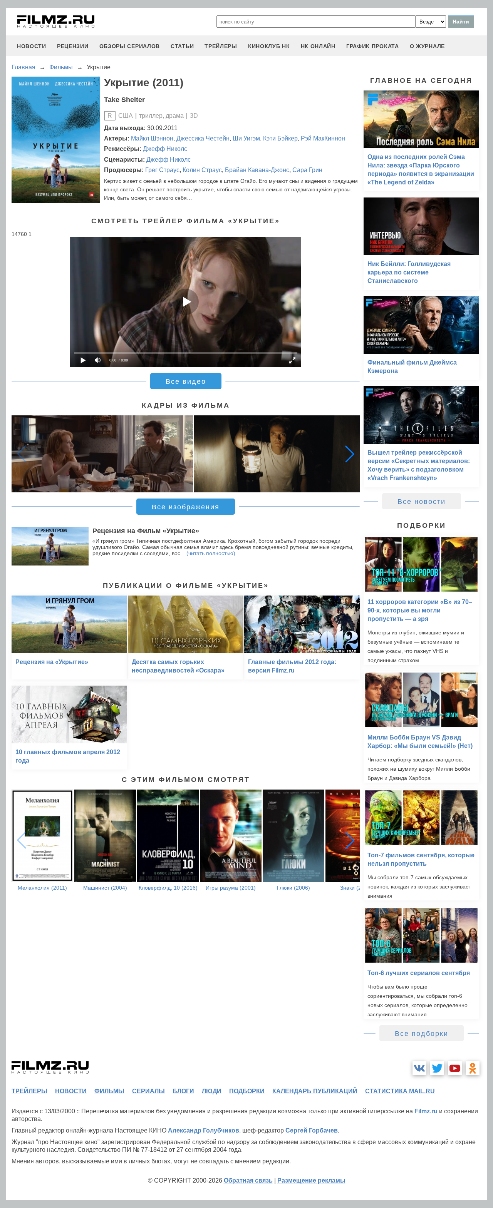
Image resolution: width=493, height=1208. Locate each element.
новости (31, 46)
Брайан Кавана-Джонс (257, 170)
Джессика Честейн (203, 138)
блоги (183, 1091)
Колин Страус (202, 170)
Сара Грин (307, 170)
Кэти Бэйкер (280, 138)
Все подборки (421, 1033)
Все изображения (186, 507)
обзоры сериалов (129, 46)
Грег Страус (162, 170)
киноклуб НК (269, 46)
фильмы (109, 1091)
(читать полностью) (210, 553)
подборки (247, 1091)
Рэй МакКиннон (323, 138)
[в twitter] (437, 1068)
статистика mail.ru (400, 1091)
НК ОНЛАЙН (318, 46)
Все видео (186, 381)
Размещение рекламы (311, 1180)
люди (211, 1091)
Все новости (421, 501)
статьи (182, 46)
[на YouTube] (455, 1068)
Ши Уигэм (246, 138)
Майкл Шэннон (152, 138)
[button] (349, 453)
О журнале (427, 46)
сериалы (148, 1091)
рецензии (73, 46)
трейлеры (221, 46)
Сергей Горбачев (311, 1130)
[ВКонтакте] (419, 1068)
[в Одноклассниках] (473, 1068)
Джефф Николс (165, 149)
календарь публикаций (314, 1091)
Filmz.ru (426, 1111)
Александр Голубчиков (203, 1130)
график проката (372, 46)
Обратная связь (248, 1180)
